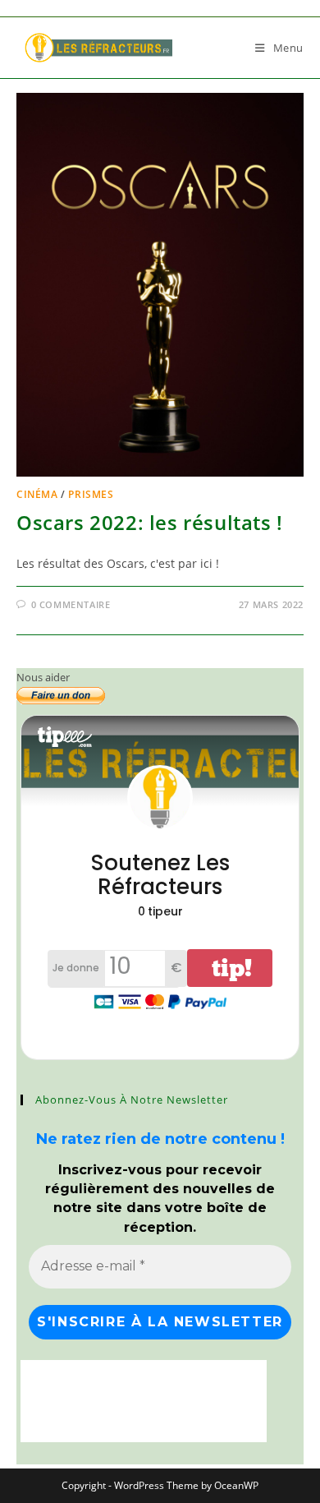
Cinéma (37, 494)
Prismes (90, 494)
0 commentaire (71, 604)
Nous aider (43, 677)
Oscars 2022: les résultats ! (149, 522)
